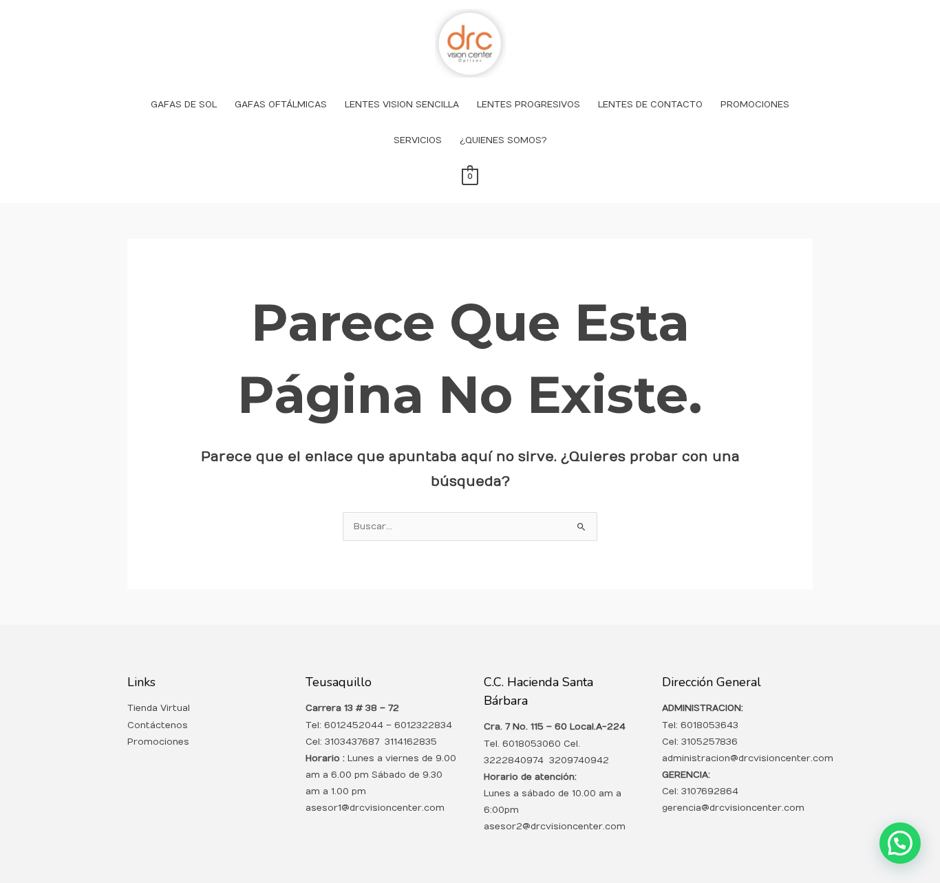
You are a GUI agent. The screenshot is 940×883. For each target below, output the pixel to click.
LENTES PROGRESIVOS (528, 104)
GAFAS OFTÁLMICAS (281, 104)
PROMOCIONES (754, 104)
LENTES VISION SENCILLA (402, 104)
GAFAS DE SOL (184, 104)
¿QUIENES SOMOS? (503, 140)
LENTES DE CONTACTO (650, 104)
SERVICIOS (418, 140)
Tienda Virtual (158, 708)
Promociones (158, 741)
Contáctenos (157, 725)
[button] (900, 843)
